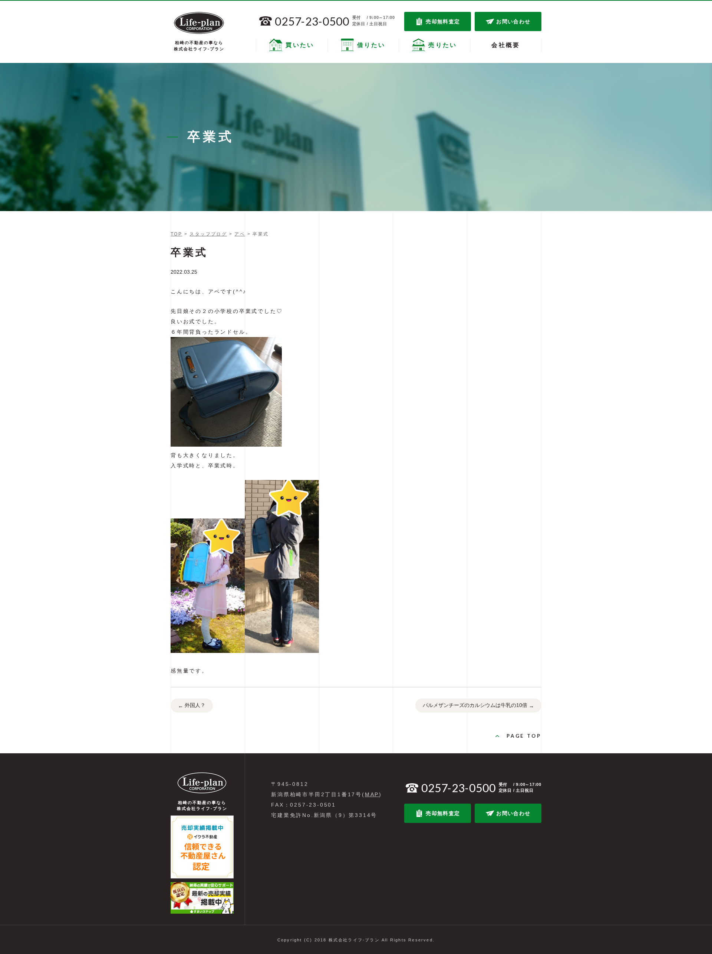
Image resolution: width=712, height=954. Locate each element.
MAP (372, 794)
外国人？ (191, 705)
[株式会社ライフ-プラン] (199, 23)
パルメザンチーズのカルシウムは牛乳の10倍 (478, 705)
